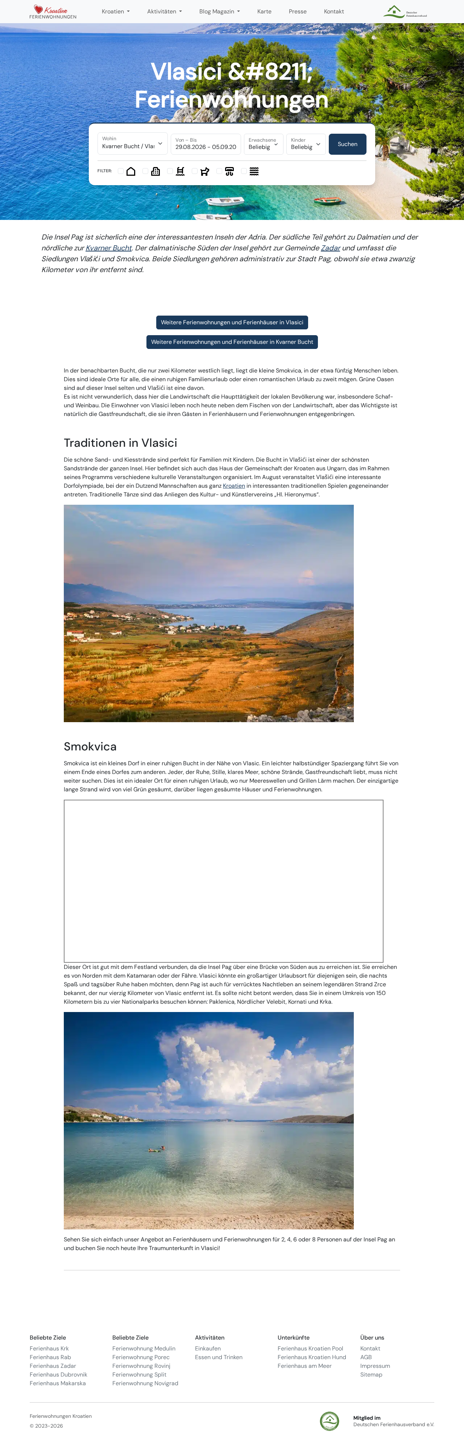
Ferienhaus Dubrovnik (58, 1374)
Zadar (330, 248)
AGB (366, 1357)
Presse (298, 11)
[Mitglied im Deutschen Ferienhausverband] (405, 11)
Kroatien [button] (113, 11)
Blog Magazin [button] (217, 11)
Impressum (375, 1366)
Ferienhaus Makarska (58, 1383)
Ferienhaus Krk (49, 1348)
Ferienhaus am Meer (305, 1366)
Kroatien (234, 486)
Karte (264, 11)
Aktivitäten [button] (162, 11)
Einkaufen (208, 1348)
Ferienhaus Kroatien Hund (312, 1357)
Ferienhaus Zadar (53, 1366)
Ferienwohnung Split (139, 1374)
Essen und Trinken (219, 1357)
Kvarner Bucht (109, 248)
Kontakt (334, 11)
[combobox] (133, 143)
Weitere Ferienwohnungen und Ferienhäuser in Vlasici (232, 322)
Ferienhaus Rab (50, 1357)
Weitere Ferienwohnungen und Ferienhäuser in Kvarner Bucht (232, 342)
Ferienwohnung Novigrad (145, 1383)
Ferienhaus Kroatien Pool (310, 1348)
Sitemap (371, 1374)
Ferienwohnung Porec (141, 1357)
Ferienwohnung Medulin (143, 1348)
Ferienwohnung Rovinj (141, 1366)
